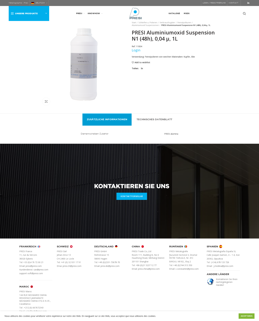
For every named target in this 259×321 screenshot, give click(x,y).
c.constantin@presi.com (187, 268)
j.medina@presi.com (223, 266)
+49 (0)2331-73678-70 (109, 262)
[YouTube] (244, 3)
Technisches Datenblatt (154, 119)
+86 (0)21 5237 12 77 (146, 265)
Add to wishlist (142, 62)
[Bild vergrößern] (46, 101)
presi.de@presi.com (110, 266)
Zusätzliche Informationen (107, 119)
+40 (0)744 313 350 (182, 265)
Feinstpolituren (184, 22)
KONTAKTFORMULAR (132, 196)
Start (134, 22)
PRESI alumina (171, 133)
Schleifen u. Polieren (147, 22)
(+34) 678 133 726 (220, 262)
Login (136, 50)
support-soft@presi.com (31, 273)
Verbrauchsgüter (167, 22)
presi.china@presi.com (149, 268)
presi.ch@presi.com (72, 266)
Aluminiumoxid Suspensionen (145, 25)
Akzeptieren (246, 316)
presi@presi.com (34, 266)
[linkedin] (248, 3)
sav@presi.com (41, 269)
